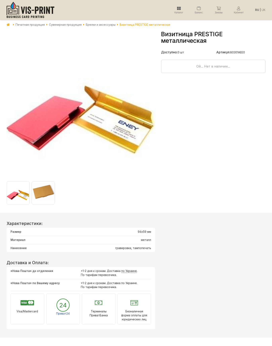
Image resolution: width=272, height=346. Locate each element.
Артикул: (223, 52)
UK (263, 10)
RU (257, 10)
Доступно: (169, 52)
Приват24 (63, 313)
